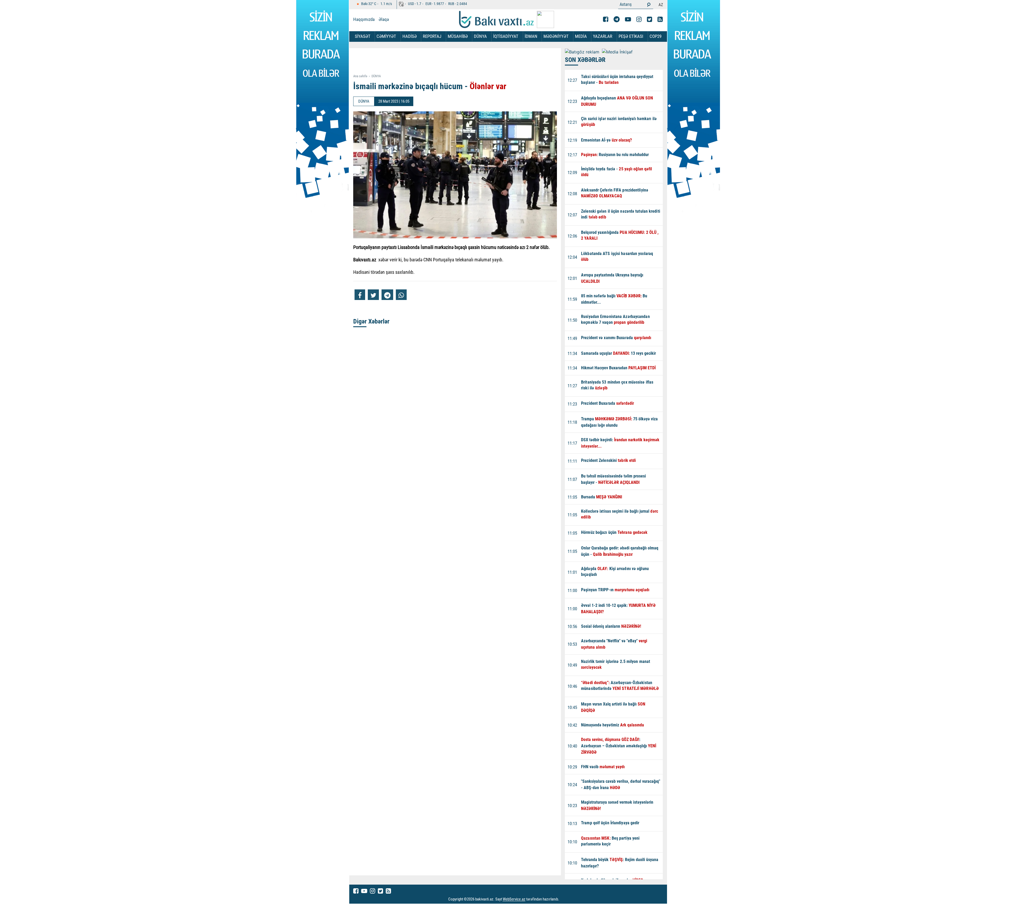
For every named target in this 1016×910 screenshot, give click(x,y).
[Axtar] (648, 4)
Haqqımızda (364, 19)
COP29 (655, 36)
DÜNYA (480, 36)
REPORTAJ (432, 36)
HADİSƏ (409, 36)
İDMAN (531, 36)
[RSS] (660, 19)
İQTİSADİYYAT (505, 36)
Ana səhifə (360, 76)
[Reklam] (459, 61)
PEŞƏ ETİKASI (631, 36)
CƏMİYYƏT (386, 36)
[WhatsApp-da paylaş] (401, 294)
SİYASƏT (362, 36)
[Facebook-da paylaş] (359, 294)
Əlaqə (384, 19)
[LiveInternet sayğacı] (564, 899)
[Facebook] (605, 19)
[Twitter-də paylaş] (373, 294)
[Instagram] (639, 19)
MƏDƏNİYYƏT (556, 36)
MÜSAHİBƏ (458, 36)
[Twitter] (649, 19)
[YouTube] (628, 19)
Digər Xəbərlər (371, 321)
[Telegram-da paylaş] (387, 294)
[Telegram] (617, 19)
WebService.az (514, 899)
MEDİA (581, 36)
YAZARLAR (602, 36)
